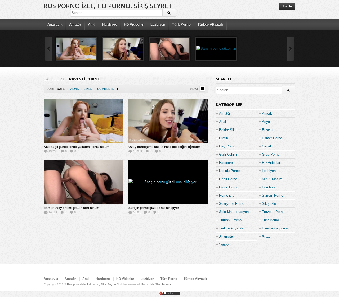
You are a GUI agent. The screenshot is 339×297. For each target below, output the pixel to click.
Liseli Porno (228, 179)
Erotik (223, 138)
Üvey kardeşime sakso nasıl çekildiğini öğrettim (164, 147)
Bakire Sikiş (228, 130)
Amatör (75, 24)
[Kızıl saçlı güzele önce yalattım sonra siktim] (76, 48)
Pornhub (268, 187)
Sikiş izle (269, 204)
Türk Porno (181, 24)
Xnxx (266, 236)
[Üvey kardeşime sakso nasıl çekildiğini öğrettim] (123, 48)
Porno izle (226, 195)
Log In (287, 6)
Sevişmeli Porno (231, 204)
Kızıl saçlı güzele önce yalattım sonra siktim (76, 147)
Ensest (267, 130)
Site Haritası (163, 284)
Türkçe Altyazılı (210, 24)
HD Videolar (134, 24)
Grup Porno (270, 154)
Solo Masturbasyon (234, 212)
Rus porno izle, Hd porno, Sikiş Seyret (108, 5)
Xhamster (226, 236)
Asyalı (267, 122)
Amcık (267, 113)
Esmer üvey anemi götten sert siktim (71, 208)
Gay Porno (227, 146)
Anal (91, 24)
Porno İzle (147, 284)
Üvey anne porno (275, 228)
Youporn (225, 245)
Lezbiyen (157, 24)
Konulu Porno (229, 171)
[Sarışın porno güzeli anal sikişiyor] (216, 48)
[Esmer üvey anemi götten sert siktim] (169, 48)
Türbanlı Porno (230, 220)
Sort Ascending (117, 89)
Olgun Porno (228, 187)
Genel (266, 146)
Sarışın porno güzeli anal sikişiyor (153, 208)
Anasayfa (54, 24)
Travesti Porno (273, 212)
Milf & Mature (272, 179)
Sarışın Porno (272, 195)
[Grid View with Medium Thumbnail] (202, 89)
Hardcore (109, 24)
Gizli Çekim (228, 154)
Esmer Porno (272, 138)
